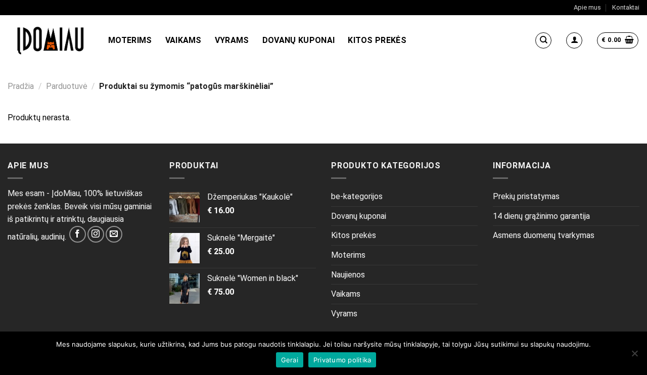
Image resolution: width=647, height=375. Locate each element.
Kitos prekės (377, 40)
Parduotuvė (66, 86)
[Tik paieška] (543, 40)
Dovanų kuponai (298, 40)
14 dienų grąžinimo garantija (541, 216)
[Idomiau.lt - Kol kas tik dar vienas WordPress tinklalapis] (50, 40)
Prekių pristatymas (526, 196)
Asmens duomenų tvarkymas (543, 235)
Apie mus (587, 7)
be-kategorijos (357, 196)
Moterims (130, 40)
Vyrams (232, 40)
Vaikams (183, 40)
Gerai (289, 360)
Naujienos (348, 274)
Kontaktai (625, 7)
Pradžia (21, 86)
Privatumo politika (342, 360)
